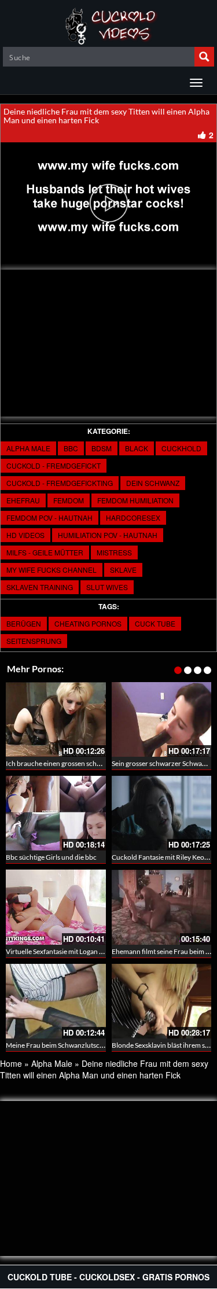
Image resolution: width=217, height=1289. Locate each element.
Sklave (123, 569)
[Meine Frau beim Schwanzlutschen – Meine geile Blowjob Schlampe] (56, 1001)
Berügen (23, 623)
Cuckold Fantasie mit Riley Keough (164, 857)
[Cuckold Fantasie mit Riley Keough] (162, 813)
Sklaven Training (39, 587)
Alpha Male (28, 448)
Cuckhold (181, 448)
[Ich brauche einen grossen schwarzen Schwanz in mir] (56, 719)
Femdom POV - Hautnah (49, 517)
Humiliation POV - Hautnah (107, 535)
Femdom (68, 500)
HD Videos (25, 535)
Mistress (114, 552)
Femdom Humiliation (135, 500)
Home (11, 1063)
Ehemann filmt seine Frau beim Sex (164, 951)
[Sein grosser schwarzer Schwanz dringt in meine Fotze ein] (162, 719)
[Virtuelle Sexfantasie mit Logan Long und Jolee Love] (56, 907)
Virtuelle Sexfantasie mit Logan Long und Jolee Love (83, 951)
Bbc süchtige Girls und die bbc (51, 857)
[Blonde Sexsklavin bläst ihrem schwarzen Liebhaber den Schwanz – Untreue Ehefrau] (162, 1001)
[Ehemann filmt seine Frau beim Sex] (162, 907)
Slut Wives (107, 587)
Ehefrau (23, 500)
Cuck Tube (155, 623)
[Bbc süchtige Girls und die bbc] (56, 813)
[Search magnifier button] (204, 57)
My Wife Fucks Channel (51, 569)
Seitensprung (33, 641)
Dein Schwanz (152, 483)
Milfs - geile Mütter (44, 552)
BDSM (101, 448)
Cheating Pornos (88, 623)
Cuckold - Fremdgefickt (53, 465)
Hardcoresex (133, 517)
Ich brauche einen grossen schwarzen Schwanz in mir (86, 763)
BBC (71, 448)
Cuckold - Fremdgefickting (59, 483)
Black (136, 448)
